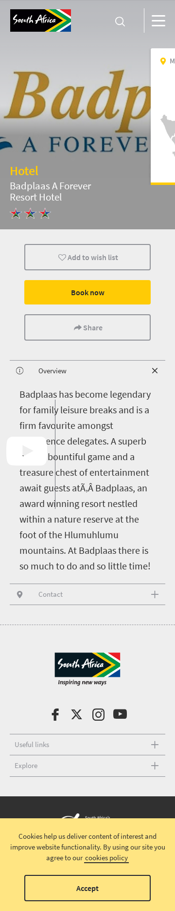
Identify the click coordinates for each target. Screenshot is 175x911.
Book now (88, 292)
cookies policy (106, 857)
